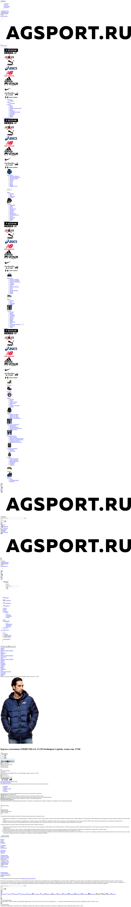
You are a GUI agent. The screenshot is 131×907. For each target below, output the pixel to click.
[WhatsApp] (11, 761)
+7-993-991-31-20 (5, 11)
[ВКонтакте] (2, 761)
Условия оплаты (4, 855)
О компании (3, 845)
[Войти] (1, 485)
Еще (11, 220)
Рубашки (3, 660)
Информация (4, 847)
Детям (2, 651)
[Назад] (7, 583)
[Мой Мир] (6, 761)
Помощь (2, 852)
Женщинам (3, 653)
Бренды (2, 841)
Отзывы (5, 787)
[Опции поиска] (2, 519)
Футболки (3, 674)
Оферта (2, 876)
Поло (2, 670)
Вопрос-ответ (4, 859)
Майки (2, 668)
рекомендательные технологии (28, 878)
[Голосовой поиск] (2, 521)
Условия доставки (5, 856)
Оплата (5, 789)
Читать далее (69, 882)
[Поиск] (2, 484)
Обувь (2, 658)
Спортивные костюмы (6, 671)
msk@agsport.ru (4, 16)
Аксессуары (3, 656)
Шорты (2, 675)
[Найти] (5, 521)
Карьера (2, 846)
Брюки (2, 661)
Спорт (2, 654)
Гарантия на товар (5, 857)
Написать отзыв (4, 810)
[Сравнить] (3, 758)
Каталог (2, 839)
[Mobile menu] (2, 533)
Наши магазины (4, 532)
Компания (3, 843)
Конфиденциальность (6, 875)
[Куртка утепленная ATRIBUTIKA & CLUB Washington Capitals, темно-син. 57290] (20, 743)
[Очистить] (25, 518)
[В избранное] (3, 756)
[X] (7, 761)
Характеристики (7, 788)
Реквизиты (3, 850)
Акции (2, 840)
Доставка (5, 791)
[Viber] (9, 761)
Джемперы (3, 664)
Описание (5, 786)
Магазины (3, 851)
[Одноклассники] (4, 761)
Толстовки (3, 672)
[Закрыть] (2, 579)
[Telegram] (13, 761)
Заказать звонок (4, 13)
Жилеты (2, 666)
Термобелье (3, 669)
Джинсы (3, 665)
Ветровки (3, 663)
